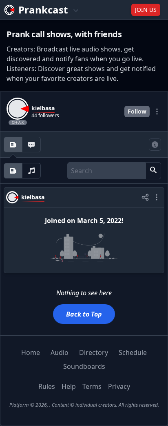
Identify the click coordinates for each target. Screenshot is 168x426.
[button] (153, 170)
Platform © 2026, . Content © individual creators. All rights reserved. (84, 404)
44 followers (45, 115)
